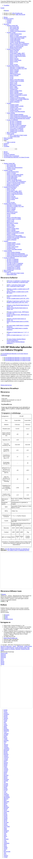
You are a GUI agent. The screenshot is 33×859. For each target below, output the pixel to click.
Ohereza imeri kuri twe (6, 385)
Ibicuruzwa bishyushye (6, 646)
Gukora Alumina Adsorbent (16, 114)
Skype (2, 658)
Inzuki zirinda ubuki (15, 136)
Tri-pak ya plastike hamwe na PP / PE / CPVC (18, 298)
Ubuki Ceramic (10, 133)
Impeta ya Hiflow (14, 88)
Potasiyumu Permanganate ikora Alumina (20, 118)
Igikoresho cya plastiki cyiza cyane (18, 68)
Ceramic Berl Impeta (15, 40)
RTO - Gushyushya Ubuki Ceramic (18, 135)
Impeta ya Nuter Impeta (15, 60)
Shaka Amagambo (8, 138)
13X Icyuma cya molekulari (16, 128)
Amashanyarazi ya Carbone (16, 129)
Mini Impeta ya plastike (15, 85)
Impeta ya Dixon (14, 61)
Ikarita (14, 646)
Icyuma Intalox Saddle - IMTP (17, 53)
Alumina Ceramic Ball (12, 25)
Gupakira (9, 103)
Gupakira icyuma (14, 107)
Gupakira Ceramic (11, 32)
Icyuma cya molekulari (12, 120)
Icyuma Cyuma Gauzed (15, 108)
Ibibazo (5, 145)
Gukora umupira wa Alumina (8, 649)
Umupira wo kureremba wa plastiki (18, 95)
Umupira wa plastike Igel (16, 100)
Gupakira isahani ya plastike (16, 106)
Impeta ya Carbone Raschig (16, 46)
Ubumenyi (6, 143)
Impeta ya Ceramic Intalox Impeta (18, 36)
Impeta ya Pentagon (14, 101)
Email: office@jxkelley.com (10, 638)
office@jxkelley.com (17, 13)
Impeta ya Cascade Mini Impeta (17, 54)
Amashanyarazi (13, 89)
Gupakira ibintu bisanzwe (13, 65)
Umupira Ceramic (14, 29)
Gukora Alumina (11, 113)
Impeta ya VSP (13, 57)
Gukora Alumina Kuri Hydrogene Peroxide (20, 117)
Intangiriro (17, 649)
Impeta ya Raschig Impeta (16, 93)
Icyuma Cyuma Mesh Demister (17, 111)
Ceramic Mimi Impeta (15, 39)
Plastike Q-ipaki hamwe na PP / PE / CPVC (17, 302)
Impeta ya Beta (13, 86)
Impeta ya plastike (14, 71)
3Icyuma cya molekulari (15, 121)
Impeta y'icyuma (14, 52)
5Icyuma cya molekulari (15, 124)
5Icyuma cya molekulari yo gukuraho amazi (17, 282)
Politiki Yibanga (28, 646)
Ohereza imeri (4, 653)
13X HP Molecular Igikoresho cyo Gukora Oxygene (16, 157)
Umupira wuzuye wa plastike (17, 81)
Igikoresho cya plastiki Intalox (17, 67)
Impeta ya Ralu (13, 83)
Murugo (6, 17)
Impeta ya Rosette (14, 58)
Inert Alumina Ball (14, 28)
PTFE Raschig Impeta (15, 74)
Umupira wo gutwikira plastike (17, 97)
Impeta (11, 63)
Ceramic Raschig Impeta (16, 33)
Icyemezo (9, 21)
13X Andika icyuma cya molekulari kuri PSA (18, 550)
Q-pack (11, 76)
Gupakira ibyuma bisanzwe (13, 49)
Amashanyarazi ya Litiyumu (17, 131)
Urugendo (9, 20)
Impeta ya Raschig (14, 50)
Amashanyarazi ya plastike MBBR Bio (19, 99)
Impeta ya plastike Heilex (16, 90)
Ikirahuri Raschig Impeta (16, 47)
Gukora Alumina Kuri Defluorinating (19, 115)
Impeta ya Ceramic (14, 35)
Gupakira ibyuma (14, 110)
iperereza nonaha (5, 612)
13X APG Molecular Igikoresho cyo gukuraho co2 (17, 548)
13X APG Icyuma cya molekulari (18, 125)
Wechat (2, 661)
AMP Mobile (20, 646)
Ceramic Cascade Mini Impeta (17, 42)
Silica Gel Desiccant (12, 132)
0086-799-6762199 (20, 14)
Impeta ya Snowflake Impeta (17, 79)
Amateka (9, 22)
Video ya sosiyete (11, 142)
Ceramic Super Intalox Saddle (17, 38)
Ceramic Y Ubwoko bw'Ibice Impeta (19, 45)
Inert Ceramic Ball (14, 27)
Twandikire (6, 5)
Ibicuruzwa (6, 24)
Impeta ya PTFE (14, 72)
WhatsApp (3, 654)
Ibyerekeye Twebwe (9, 18)
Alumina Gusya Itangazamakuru (18, 31)
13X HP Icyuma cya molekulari (17, 126)
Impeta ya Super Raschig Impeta (18, 56)
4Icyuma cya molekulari (15, 122)
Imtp (28, 647)
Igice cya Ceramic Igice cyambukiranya (19, 43)
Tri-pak (11, 78)
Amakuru (6, 139)
